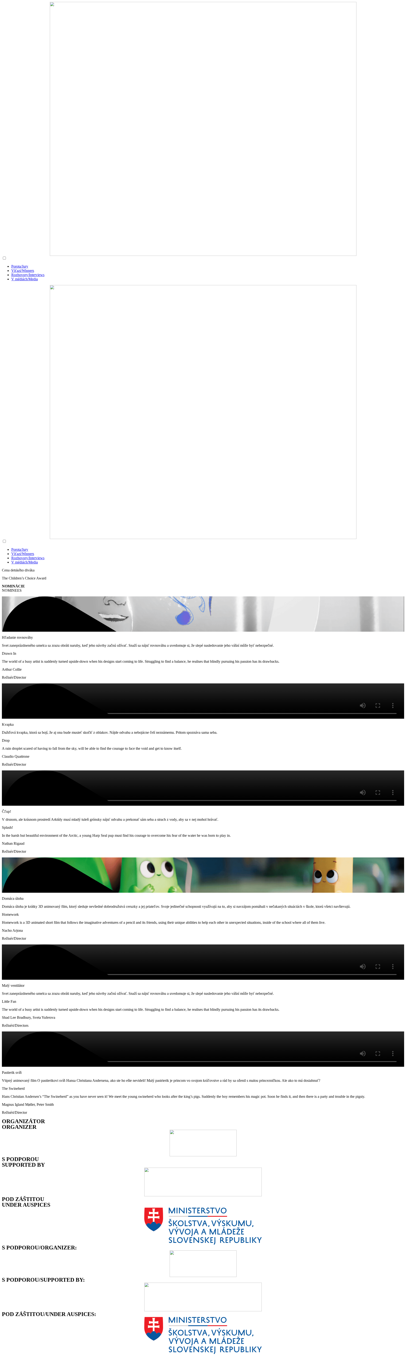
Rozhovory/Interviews (27, 275)
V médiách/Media (24, 279)
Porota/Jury (19, 266)
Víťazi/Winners (22, 271)
